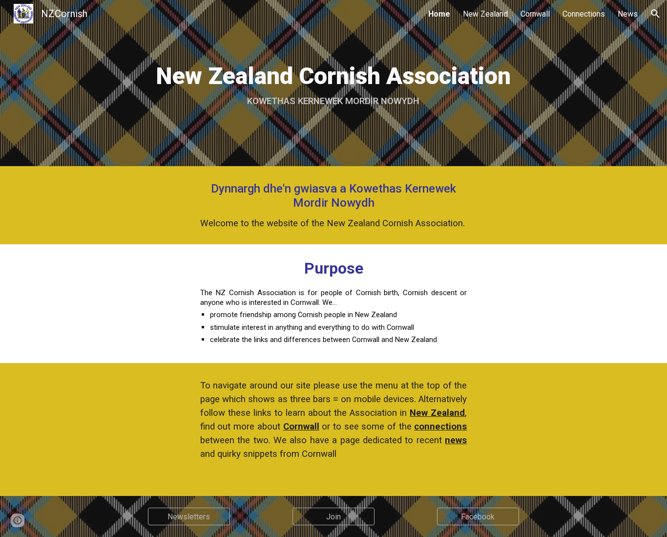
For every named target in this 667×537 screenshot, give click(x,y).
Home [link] (439, 14)
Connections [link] (584, 14)
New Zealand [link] (485, 14)
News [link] (628, 14)
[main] (333, 83)
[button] (655, 13)
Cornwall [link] (535, 14)
